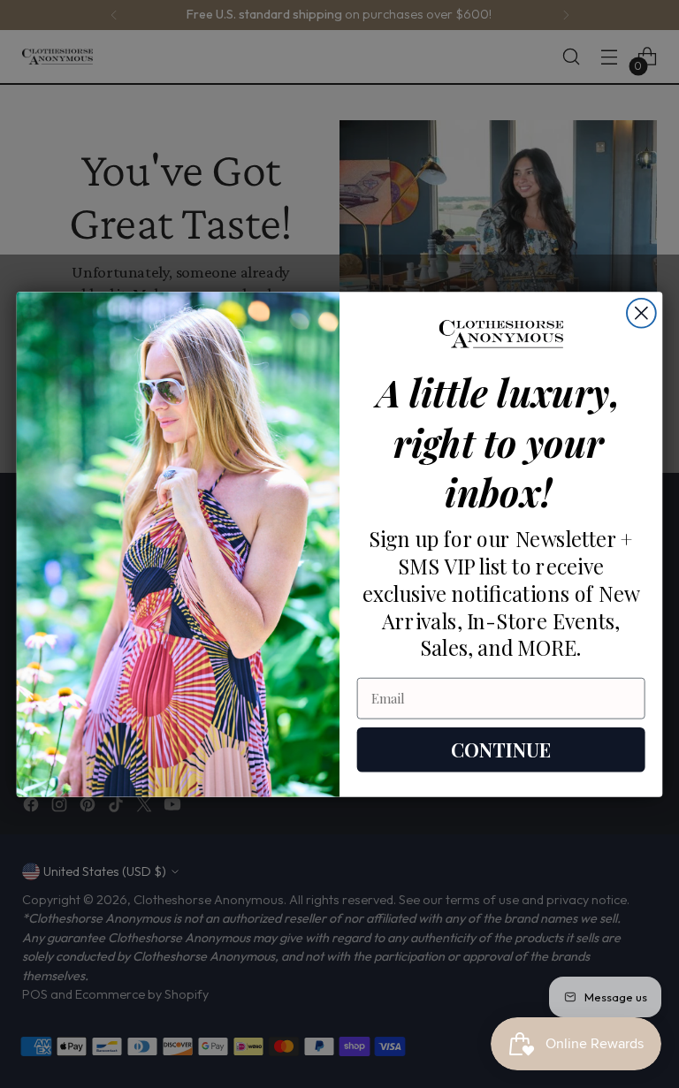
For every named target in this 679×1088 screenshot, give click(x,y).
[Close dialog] (641, 312)
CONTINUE (500, 749)
